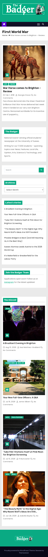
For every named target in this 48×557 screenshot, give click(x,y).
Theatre (12, 84)
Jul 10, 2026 (11, 459)
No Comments (9, 350)
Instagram (9, 282)
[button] (43, 24)
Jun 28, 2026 (11, 516)
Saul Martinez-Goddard (29, 347)
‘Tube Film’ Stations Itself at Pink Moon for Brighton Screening (23, 453)
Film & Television (17, 417)
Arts (5, 84)
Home (4, 35)
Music (8, 309)
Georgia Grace (24, 95)
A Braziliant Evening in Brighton (18, 209)
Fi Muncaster (24, 459)
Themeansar (24, 553)
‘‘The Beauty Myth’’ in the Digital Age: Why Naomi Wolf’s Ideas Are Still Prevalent (22, 512)
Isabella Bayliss (26, 516)
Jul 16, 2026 (11, 401)
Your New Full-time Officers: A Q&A (20, 214)
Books (14, 474)
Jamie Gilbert (24, 401)
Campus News (10, 363)
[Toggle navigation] (38, 24)
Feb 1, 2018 (10, 95)
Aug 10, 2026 (11, 347)
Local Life (21, 363)
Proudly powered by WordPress (16, 550)
